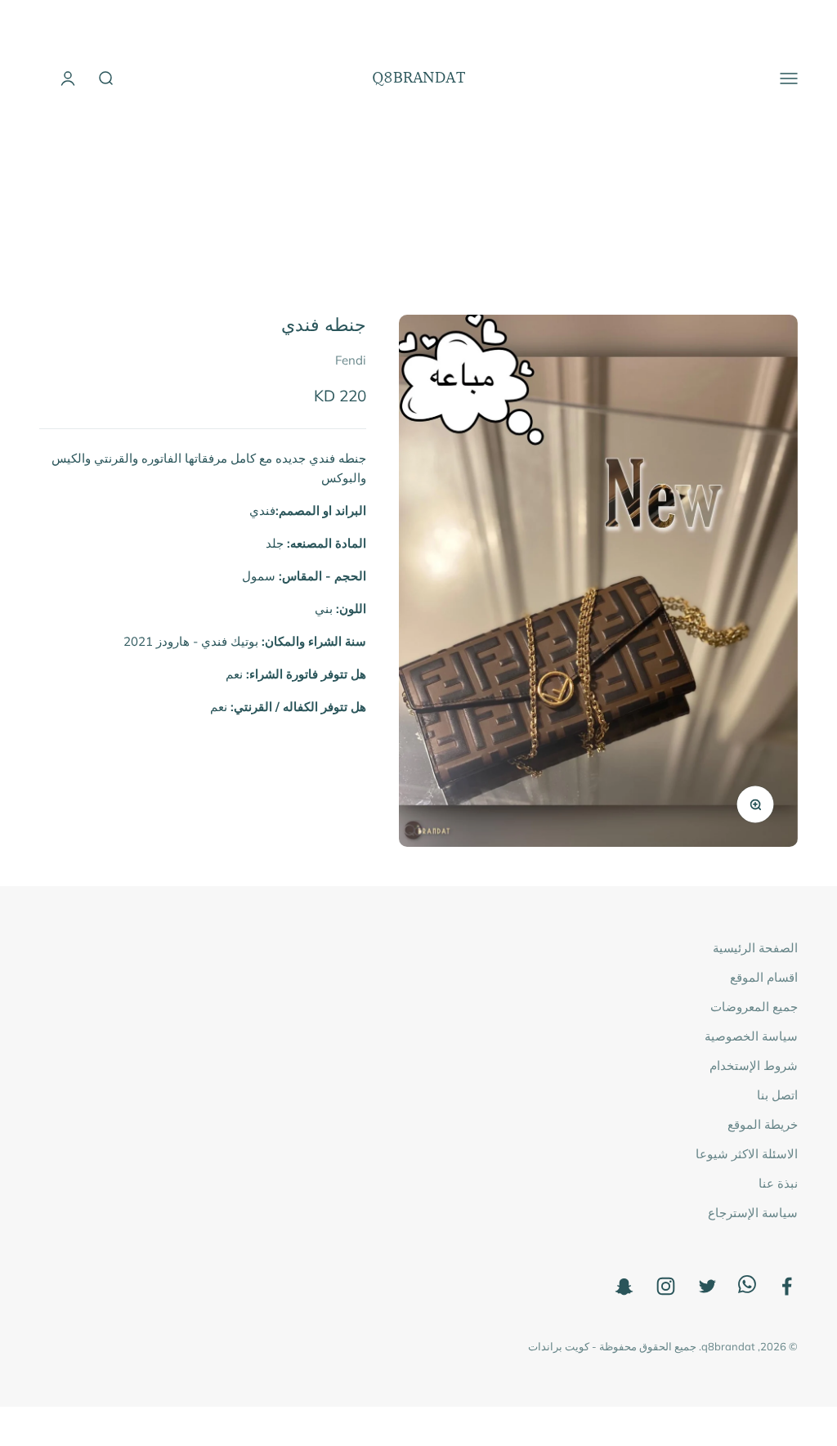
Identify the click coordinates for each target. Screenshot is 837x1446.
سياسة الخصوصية (751, 1036)
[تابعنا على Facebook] (787, 1286)
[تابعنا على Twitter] (707, 1286)
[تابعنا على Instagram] (666, 1286)
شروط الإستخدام (753, 1065)
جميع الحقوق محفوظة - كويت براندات (612, 1346)
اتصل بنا (777, 1095)
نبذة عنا (778, 1183)
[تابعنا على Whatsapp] (747, 1288)
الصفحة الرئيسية (755, 948)
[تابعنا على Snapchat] (624, 1286)
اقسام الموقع (764, 977)
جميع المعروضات (754, 1006)
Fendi (350, 360)
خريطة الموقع (762, 1124)
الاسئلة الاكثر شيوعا (747, 1154)
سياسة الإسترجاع (753, 1212)
